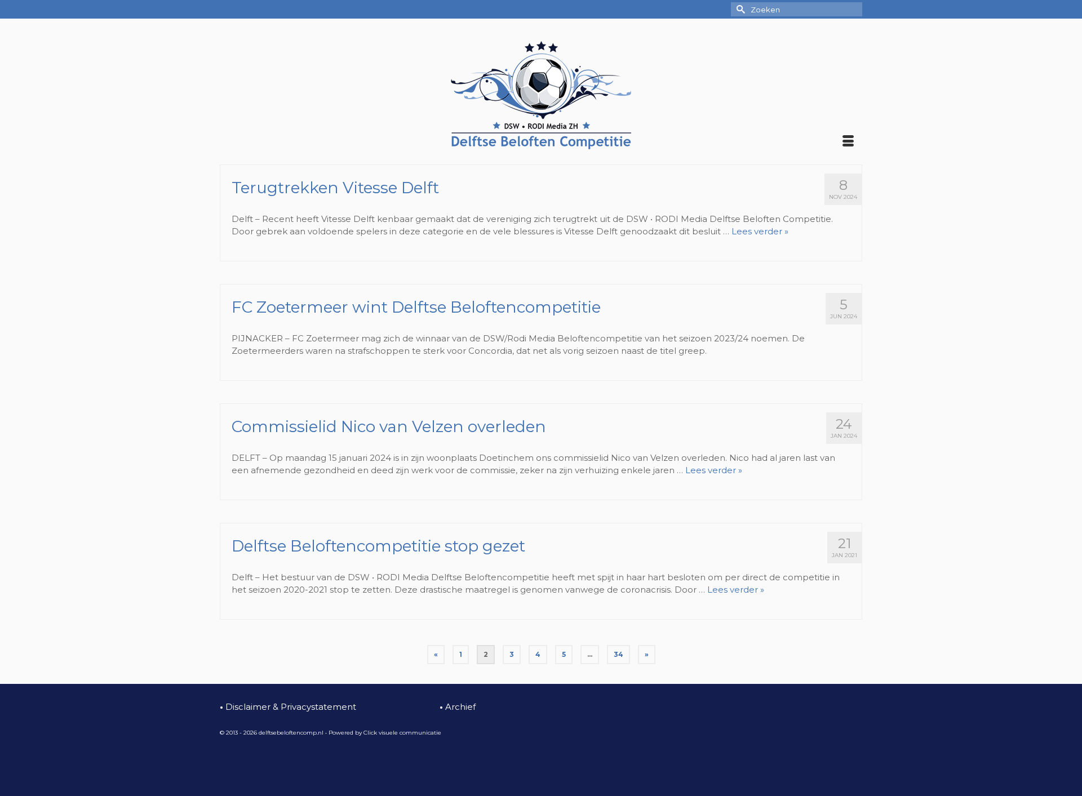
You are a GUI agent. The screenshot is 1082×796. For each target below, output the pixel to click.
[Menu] (848, 142)
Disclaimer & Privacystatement (288, 706)
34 (618, 654)
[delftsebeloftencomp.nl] (541, 95)
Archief (458, 706)
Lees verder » (759, 231)
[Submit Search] (739, 9)
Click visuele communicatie (402, 732)
